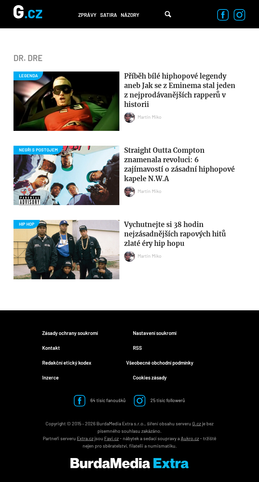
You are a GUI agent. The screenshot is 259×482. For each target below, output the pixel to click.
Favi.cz (111, 438)
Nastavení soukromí (154, 333)
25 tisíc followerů (167, 400)
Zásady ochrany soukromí (70, 333)
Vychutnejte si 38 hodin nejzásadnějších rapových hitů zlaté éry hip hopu (175, 234)
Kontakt (51, 348)
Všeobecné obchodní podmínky (159, 363)
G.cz (196, 423)
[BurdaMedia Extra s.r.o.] (129, 463)
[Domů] (27, 14)
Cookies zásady (150, 377)
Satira (108, 15)
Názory (130, 15)
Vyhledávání (168, 14)
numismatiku (161, 446)
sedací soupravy (159, 438)
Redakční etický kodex (66, 363)
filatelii (136, 446)
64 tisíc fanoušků (107, 400)
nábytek (131, 438)
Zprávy (87, 15)
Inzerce (50, 377)
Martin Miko (150, 117)
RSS (137, 348)
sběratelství (115, 446)
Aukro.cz (190, 438)
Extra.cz (85, 438)
